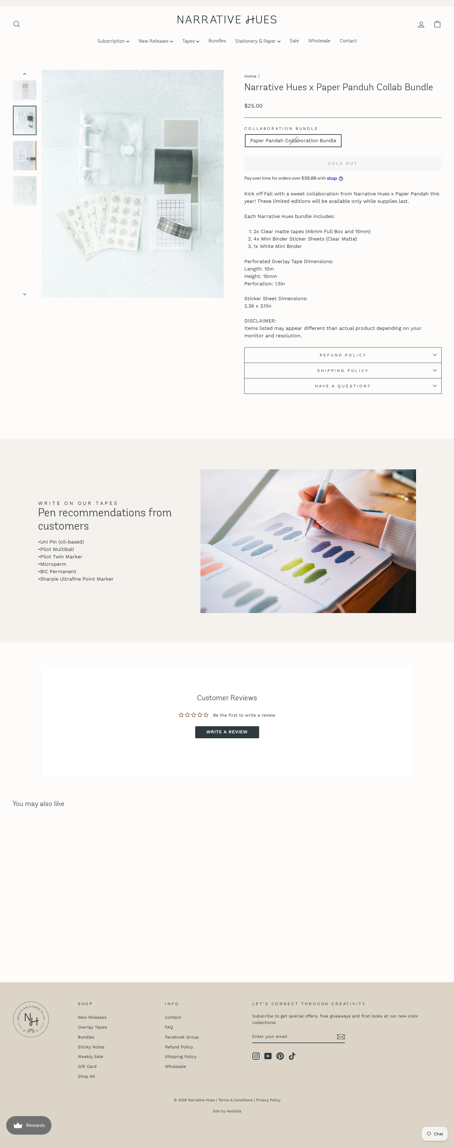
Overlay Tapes (92, 1027)
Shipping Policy (343, 370)
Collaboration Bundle (281, 128)
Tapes (188, 41)
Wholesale (319, 41)
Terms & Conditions (235, 1100)
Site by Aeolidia (227, 1111)
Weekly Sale (90, 1056)
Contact (348, 41)
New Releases (153, 41)
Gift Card (87, 1066)
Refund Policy (343, 355)
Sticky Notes (91, 1046)
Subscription (111, 41)
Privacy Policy (268, 1100)
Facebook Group (182, 1036)
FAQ (169, 1027)
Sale (294, 41)
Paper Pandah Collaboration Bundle (293, 140)
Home (250, 76)
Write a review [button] (227, 732)
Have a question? (343, 386)
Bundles (217, 41)
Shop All (86, 1076)
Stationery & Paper (255, 41)
